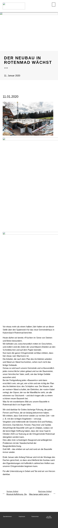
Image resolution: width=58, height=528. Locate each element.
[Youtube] (16, 522)
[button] (53, 4)
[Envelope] (40, 522)
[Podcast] (32, 522)
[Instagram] (24, 522)
